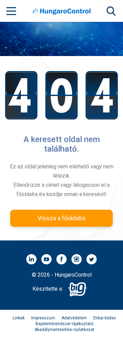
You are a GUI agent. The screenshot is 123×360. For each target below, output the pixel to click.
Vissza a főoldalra (61, 218)
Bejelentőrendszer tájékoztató (64, 323)
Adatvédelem (74, 318)
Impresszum (43, 318)
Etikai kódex (104, 318)
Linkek (19, 318)
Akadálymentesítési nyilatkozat (64, 329)
